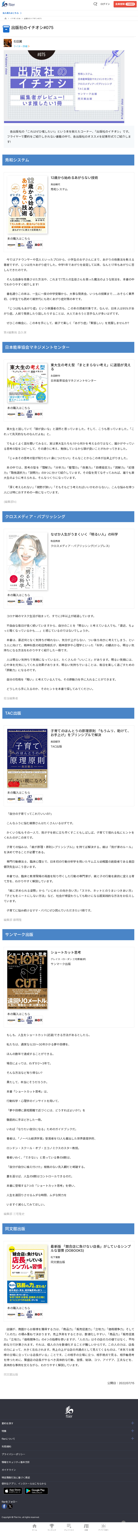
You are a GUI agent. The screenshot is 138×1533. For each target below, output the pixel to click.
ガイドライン (9, 1469)
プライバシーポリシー (13, 1454)
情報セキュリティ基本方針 (16, 1462)
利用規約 (6, 1446)
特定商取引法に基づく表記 (16, 1477)
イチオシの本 (15, 18)
